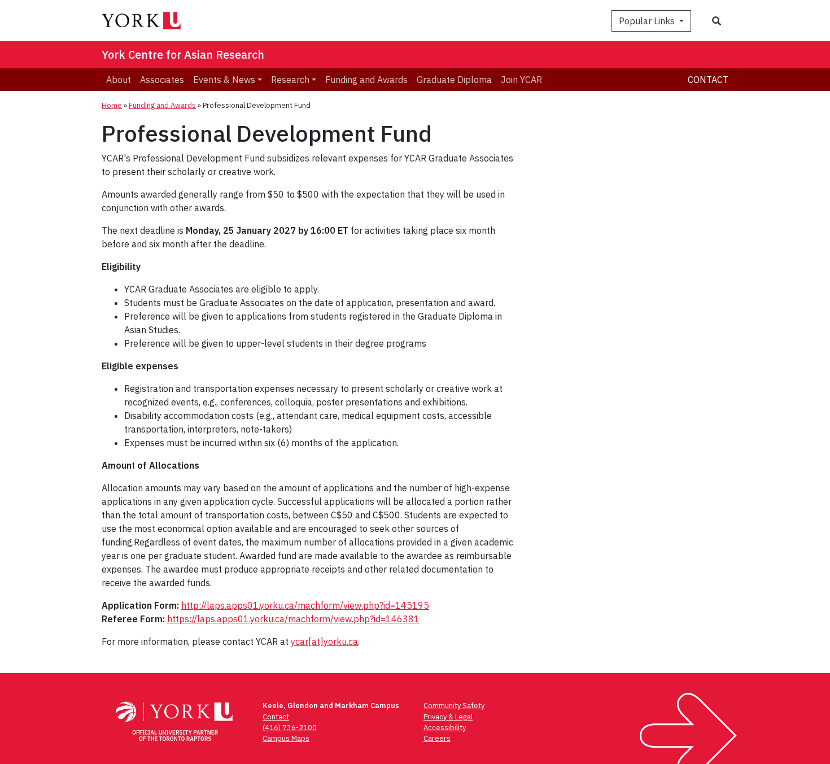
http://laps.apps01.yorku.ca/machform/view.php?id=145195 (305, 605)
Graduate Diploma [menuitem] (454, 79)
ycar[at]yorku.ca (324, 641)
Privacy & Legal (448, 717)
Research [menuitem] (290, 79)
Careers (437, 738)
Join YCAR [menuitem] (521, 79)
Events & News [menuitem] (224, 79)
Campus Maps (286, 738)
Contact (708, 79)
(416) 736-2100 (290, 727)
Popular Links (648, 21)
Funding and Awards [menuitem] (366, 79)
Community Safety (453, 705)
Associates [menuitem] (162, 79)
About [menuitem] (118, 79)
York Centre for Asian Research (183, 54)
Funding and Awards (162, 105)
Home (112, 105)
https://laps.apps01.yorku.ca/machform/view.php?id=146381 (293, 619)
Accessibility (444, 727)
